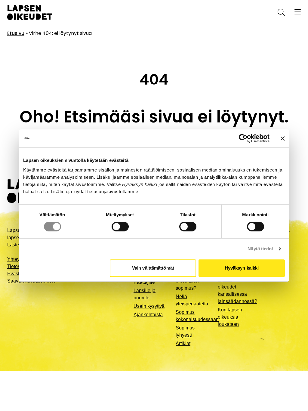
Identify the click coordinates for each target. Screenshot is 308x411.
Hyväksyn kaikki (242, 267)
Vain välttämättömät (153, 267)
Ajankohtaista (148, 314)
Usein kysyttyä (149, 306)
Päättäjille (144, 282)
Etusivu (15, 33)
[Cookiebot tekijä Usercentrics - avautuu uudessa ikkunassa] (243, 138)
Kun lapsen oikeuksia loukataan (230, 317)
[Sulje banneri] (283, 138)
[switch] (120, 226)
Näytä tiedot (260, 248)
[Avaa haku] (280, 12)
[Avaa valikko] (297, 12)
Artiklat (183, 343)
